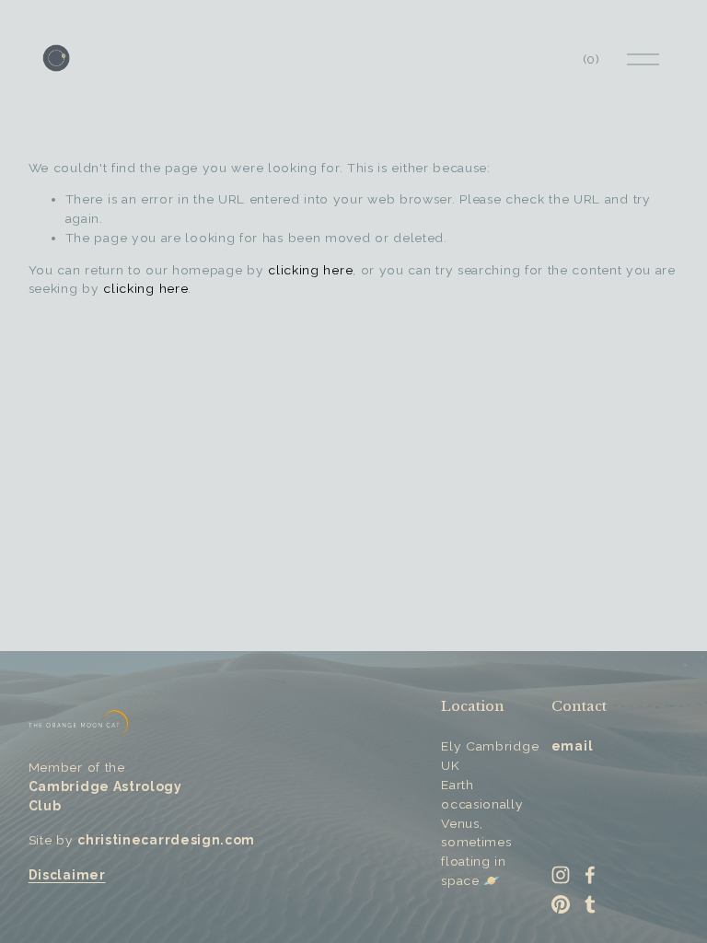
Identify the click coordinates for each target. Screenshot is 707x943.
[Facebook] (590, 875)
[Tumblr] (590, 904)
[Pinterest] (560, 904)
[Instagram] (560, 875)
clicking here (310, 269)
